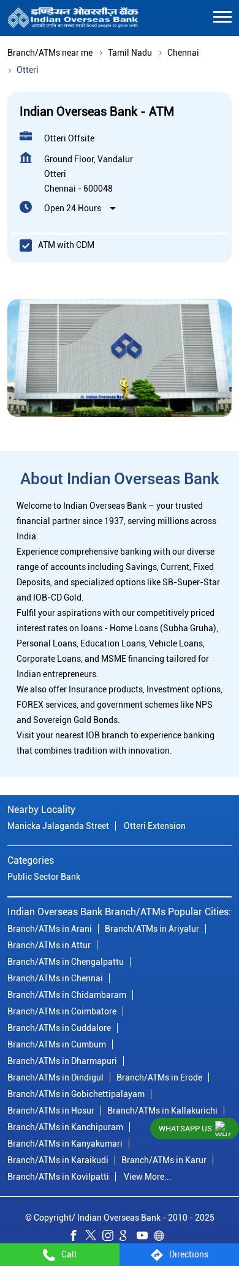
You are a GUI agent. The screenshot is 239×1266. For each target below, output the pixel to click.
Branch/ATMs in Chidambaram (66, 995)
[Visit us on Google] (128, 1237)
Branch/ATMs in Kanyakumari (65, 1143)
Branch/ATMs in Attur (49, 945)
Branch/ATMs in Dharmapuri (62, 1061)
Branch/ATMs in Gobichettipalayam (76, 1094)
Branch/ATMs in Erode (159, 1077)
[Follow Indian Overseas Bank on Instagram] (111, 1237)
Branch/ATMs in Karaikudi (57, 1160)
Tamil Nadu (130, 53)
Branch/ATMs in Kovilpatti (58, 1177)
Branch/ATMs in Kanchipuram (65, 1127)
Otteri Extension (155, 826)
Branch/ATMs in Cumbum (56, 1044)
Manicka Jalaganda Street (58, 826)
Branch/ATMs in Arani (49, 929)
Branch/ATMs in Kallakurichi (162, 1110)
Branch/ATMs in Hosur (50, 1110)
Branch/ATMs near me (50, 53)
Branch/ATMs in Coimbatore (61, 1011)
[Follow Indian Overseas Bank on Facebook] (76, 1237)
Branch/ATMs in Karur (164, 1160)
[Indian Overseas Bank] (73, 18)
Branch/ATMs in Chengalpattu (65, 962)
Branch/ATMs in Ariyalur (152, 929)
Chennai (183, 53)
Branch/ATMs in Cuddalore (59, 1028)
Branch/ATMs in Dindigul (55, 1077)
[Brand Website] (162, 1237)
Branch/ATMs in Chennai (55, 978)
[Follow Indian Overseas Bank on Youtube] (145, 1237)
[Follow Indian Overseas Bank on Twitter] (93, 1237)
